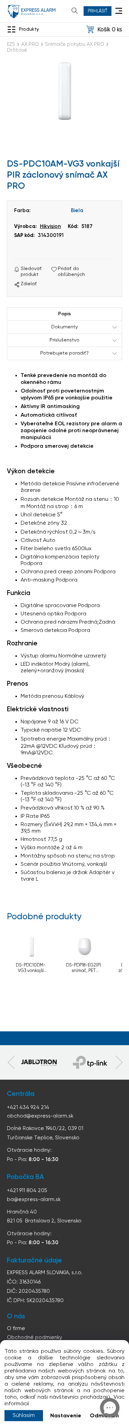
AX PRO (30, 44)
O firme (16, 1328)
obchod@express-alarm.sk (40, 1116)
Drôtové (17, 50)
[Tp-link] (39, 1062)
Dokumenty (64, 327)
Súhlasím (24, 1415)
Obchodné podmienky (34, 1337)
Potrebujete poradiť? (64, 353)
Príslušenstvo (64, 340)
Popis (64, 313)
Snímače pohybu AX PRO (74, 44)
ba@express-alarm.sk (34, 1199)
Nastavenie (65, 1416)
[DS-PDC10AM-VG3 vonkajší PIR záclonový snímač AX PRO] (64, 93)
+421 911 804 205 (27, 1190)
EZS (11, 44)
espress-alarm (31, 11)
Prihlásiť (97, 11)
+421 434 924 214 (28, 1107)
